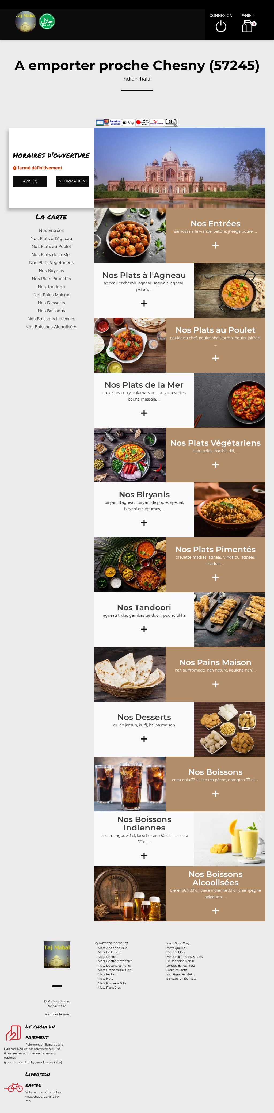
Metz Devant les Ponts (114, 965)
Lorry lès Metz (176, 970)
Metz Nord (105, 979)
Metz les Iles (107, 974)
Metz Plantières (109, 987)
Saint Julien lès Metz (181, 979)
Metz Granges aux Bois (114, 970)
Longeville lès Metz (180, 965)
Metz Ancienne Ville (112, 948)
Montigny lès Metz (180, 974)
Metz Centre (107, 957)
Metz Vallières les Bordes (184, 957)
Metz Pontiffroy (177, 943)
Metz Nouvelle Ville (112, 983)
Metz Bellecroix (109, 952)
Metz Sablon (175, 952)
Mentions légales (57, 1014)
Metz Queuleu (176, 948)
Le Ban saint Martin (180, 961)
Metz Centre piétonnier (115, 961)
